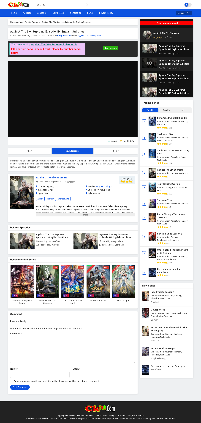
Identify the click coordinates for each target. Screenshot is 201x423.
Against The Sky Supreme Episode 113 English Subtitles (52, 236)
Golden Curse (158, 309)
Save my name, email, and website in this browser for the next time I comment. (57, 381)
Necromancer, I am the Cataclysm (168, 271)
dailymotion (111, 48)
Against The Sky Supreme (89, 35)
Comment (16, 333)
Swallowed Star (165, 134)
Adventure (175, 121)
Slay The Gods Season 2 (169, 233)
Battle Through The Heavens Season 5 (171, 216)
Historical (161, 124)
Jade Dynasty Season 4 (162, 292)
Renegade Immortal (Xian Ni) (172, 118)
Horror (184, 313)
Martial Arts (63, 199)
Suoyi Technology (103, 186)
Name (14, 368)
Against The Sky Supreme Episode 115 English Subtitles (115, 236)
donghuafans (64, 35)
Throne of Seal (165, 200)
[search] (87, 5)
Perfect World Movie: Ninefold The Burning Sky (169, 329)
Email (76, 368)
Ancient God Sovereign (163, 348)
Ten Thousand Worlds (168, 184)
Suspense (174, 240)
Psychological (163, 240)
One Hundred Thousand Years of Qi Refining (172, 251)
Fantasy (50, 199)
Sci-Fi (170, 140)
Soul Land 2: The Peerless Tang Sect (173, 152)
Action (40, 199)
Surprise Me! (184, 13)
